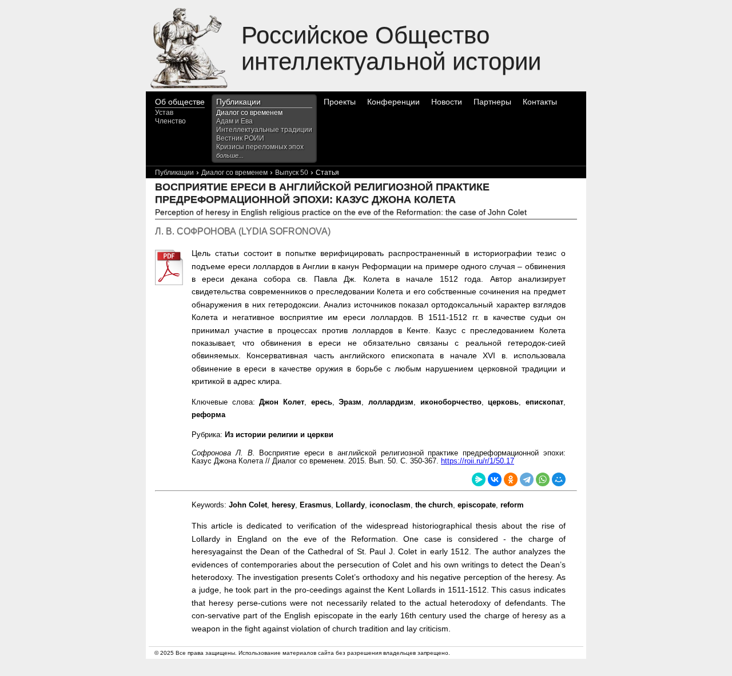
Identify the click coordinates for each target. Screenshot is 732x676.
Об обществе (180, 101)
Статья (327, 173)
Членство (170, 121)
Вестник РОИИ (240, 138)
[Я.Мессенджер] (479, 479)
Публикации (238, 101)
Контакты (540, 101)
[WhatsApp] (543, 479)
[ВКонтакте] (495, 479)
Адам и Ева (234, 121)
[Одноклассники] (511, 479)
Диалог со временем (249, 113)
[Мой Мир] (559, 479)
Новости (446, 101)
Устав (164, 113)
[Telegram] (527, 479)
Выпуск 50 (291, 173)
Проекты (340, 101)
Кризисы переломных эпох (260, 147)
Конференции (393, 101)
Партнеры (492, 101)
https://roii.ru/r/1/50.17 (477, 461)
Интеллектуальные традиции (264, 130)
